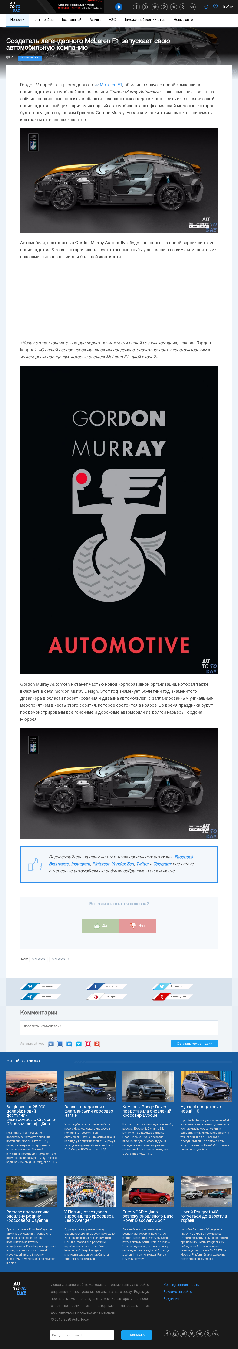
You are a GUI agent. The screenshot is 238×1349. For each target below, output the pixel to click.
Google (97, 1044)
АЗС (112, 19)
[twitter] (155, 6)
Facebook (184, 857)
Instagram (80, 864)
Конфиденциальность (181, 1285)
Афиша (95, 19)
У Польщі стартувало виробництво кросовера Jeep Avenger (89, 1216)
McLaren (38, 959)
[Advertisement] (119, 300)
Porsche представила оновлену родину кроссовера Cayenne (28, 1216)
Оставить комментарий (194, 1043)
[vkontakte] (192, 6)
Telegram (161, 864)
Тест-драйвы (43, 19)
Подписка (137, 1335)
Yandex (88, 1044)
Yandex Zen (123, 864)
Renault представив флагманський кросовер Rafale (88, 1111)
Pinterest (100, 864)
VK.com (51, 1044)
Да (104, 925)
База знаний (71, 19)
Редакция (171, 1299)
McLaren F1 (111, 85)
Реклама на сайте (178, 1292)
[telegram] (173, 6)
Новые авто (183, 19)
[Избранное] (215, 7)
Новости (17, 19)
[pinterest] (164, 6)
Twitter (142, 864)
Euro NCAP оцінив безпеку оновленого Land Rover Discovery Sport (148, 1216)
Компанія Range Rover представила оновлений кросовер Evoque (146, 1111)
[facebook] (136, 6)
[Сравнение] (206, 7)
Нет (141, 925)
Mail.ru (69, 1044)
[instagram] (145, 6)
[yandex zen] (182, 6)
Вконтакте (59, 864)
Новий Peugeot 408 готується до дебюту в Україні (204, 1216)
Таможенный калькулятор (144, 19)
